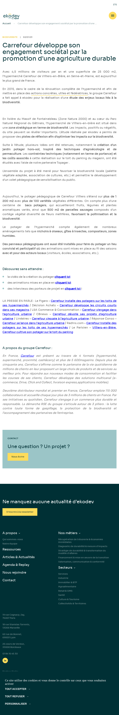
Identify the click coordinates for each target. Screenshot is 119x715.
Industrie (63, 578)
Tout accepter (15, 689)
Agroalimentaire (67, 586)
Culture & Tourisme (68, 599)
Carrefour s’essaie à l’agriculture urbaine (60, 318)
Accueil (6, 23)
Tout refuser (15, 696)
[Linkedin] (5, 660)
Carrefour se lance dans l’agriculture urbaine (33, 323)
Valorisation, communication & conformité (81, 561)
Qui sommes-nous (12, 539)
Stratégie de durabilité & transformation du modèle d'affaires (82, 552)
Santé (61, 595)
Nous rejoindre (14, 572)
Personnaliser (16, 704)
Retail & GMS (65, 590)
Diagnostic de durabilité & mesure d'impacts (82, 546)
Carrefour (27, 356)
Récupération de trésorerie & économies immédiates (80, 540)
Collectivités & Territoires (72, 603)
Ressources (11, 549)
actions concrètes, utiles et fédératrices (59, 93)
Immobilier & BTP (67, 582)
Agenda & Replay (15, 565)
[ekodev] (11, 17)
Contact (9, 580)
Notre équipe (9, 543)
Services (63, 573)
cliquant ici (63, 282)
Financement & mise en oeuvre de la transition (83, 557)
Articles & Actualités (18, 557)
